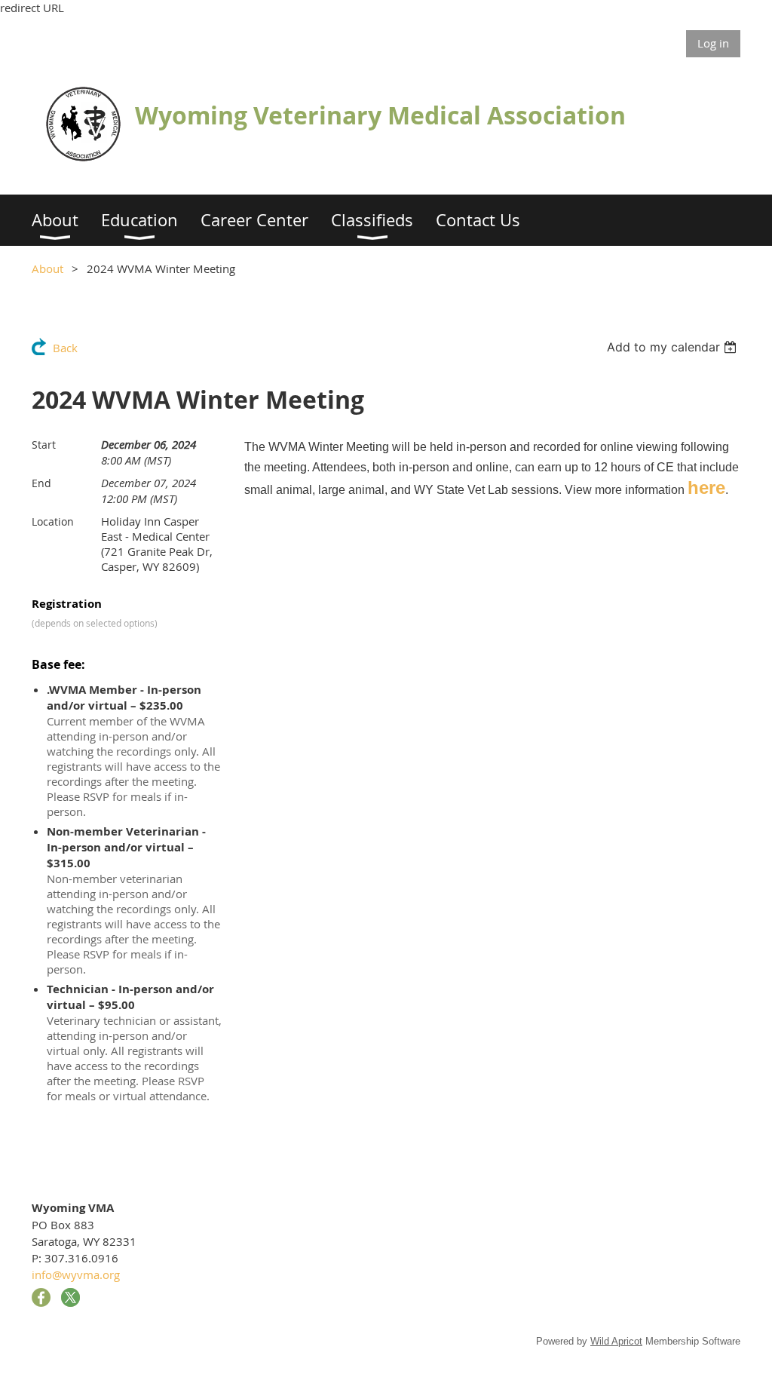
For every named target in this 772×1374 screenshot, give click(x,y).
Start (44, 444)
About (47, 268)
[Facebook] (41, 1297)
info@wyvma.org (76, 1274)
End (41, 483)
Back (65, 347)
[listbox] (673, 347)
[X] (70, 1297)
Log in (713, 43)
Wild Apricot (616, 1341)
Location (53, 521)
